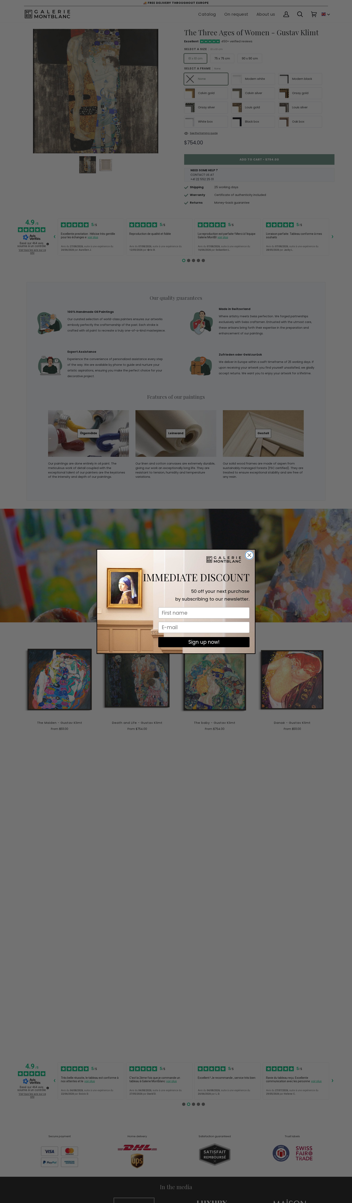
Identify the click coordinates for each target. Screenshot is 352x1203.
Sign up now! (204, 642)
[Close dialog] (249, 555)
